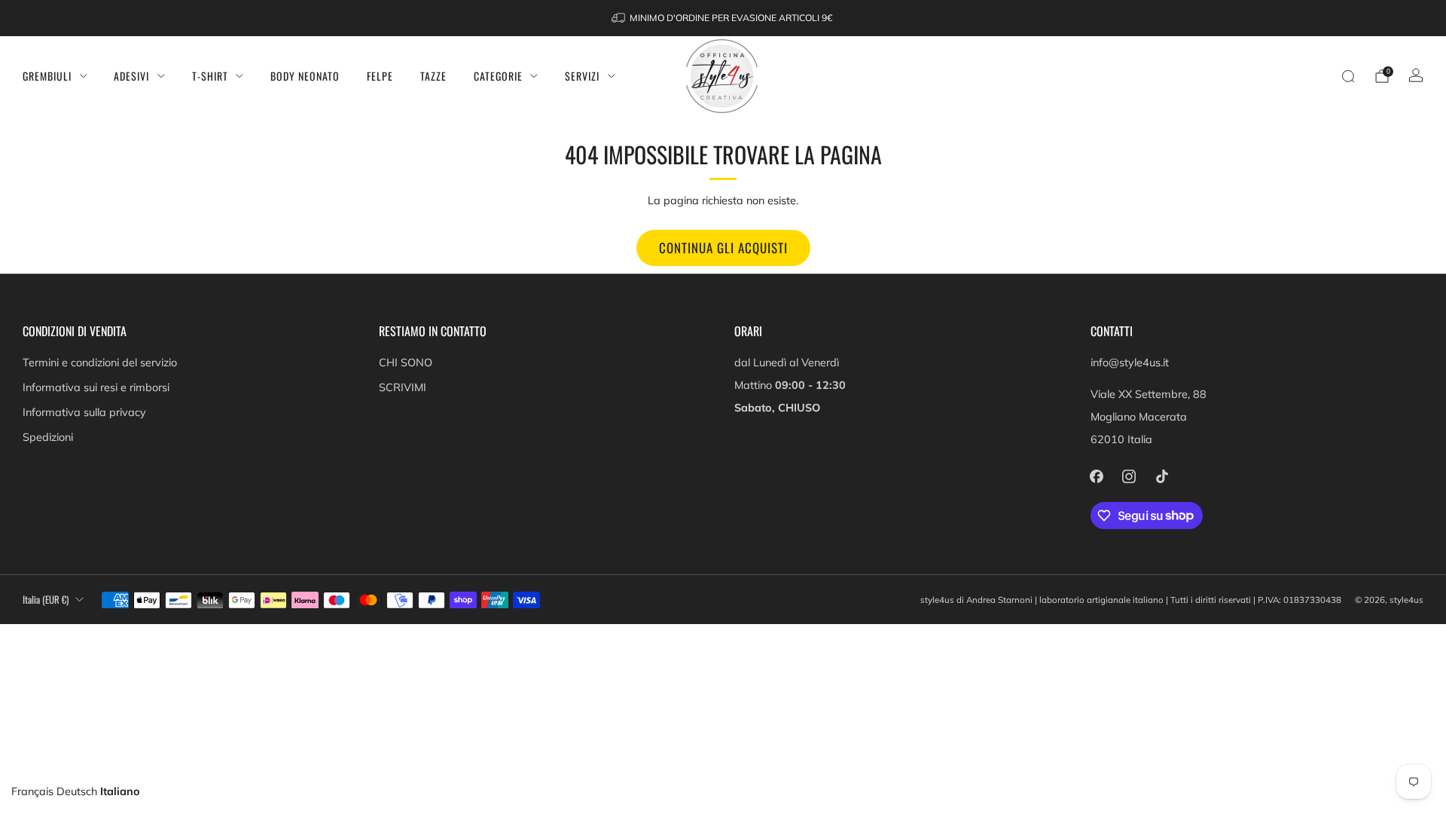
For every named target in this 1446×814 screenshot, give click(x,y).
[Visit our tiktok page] (1162, 476)
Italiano (120, 791)
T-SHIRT (210, 76)
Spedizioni (48, 437)
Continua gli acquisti (723, 247)
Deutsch (76, 791)
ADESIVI (131, 76)
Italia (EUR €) (46, 599)
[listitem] (723, 18)
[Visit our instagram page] (1129, 476)
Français (32, 791)
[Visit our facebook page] (1097, 476)
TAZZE (433, 76)
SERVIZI (582, 76)
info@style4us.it (1130, 362)
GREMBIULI (47, 76)
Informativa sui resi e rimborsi (96, 387)
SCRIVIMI (402, 387)
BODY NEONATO (305, 76)
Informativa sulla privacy (84, 412)
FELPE (380, 76)
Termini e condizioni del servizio (100, 362)
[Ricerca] (1348, 76)
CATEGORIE (498, 76)
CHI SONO (405, 362)
